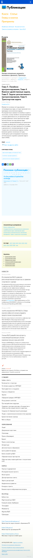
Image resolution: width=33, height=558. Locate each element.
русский (8, 142)
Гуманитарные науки (10, 256)
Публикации (16, 7)
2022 (26, 243)
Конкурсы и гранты (7, 486)
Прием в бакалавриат (8, 436)
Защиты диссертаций (8, 480)
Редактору (29, 556)
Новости (5, 271)
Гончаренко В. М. (6, 104)
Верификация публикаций (8, 26)
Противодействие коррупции (10, 403)
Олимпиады (5, 433)
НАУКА (4, 466)
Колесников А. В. (8, 181)
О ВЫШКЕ (5, 377)
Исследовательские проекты (10, 472)
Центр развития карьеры (9, 451)
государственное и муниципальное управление (16, 229)
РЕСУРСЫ (5, 494)
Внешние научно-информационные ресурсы (14, 489)
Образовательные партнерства (11, 456)
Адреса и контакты (18, 542)
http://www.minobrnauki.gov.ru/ (11, 521)
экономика (24, 234)
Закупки (4, 395)
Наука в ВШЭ (22, 29)
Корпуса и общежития (8, 392)
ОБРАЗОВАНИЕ (7, 424)
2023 (23, 243)
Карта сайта (5, 554)
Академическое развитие (9, 483)
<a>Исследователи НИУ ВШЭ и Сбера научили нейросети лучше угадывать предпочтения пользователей (15, 313)
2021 (5, 245)
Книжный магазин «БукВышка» (10, 503)
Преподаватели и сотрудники (10, 389)
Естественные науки (10, 258)
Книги (5, 13)
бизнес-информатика (9, 227)
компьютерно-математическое (12, 232)
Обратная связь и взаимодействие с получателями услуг (16, 460)
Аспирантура (5, 445)
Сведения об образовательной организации (14, 411)
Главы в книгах (10, 17)
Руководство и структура (9, 383)
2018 (14, 245)
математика (23, 232)
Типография (5, 506)
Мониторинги (6, 474)
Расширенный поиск (20, 26)
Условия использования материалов (11, 545)
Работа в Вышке (6, 419)
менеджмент (7, 234)
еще (17, 245)
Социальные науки (10, 263)
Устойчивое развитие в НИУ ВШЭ (11, 386)
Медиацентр (5, 508)
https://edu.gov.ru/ (7, 527)
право (12, 234)
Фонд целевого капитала (9, 400)
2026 (14, 243)
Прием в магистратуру (8, 442)
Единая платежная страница (10, 417)
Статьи (13, 13)
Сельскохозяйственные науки (13, 262)
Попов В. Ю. (20, 79)
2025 (16, 243)
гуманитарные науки (9, 230)
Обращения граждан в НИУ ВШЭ (11, 397)
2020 (8, 245)
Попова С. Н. (15, 181)
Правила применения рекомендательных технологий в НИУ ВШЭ (16, 550)
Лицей (3, 427)
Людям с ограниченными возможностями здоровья (16, 414)
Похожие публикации (16, 170)
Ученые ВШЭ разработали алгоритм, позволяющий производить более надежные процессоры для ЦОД (14, 337)
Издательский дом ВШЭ (8, 500)
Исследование (10, 300)
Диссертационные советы (9, 477)
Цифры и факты (6, 380)
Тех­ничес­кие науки (10, 265)
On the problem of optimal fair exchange (13, 177)
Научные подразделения (9, 469)
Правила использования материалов (10, 29)
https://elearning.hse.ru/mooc (10, 534)
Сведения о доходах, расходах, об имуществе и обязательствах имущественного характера (16, 407)
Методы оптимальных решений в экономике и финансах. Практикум (14, 74)
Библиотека (5, 497)
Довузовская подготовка (9, 430)
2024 (19, 243)
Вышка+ (4, 439)
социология (17, 234)
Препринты (8, 21)
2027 (11, 243)
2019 (11, 245)
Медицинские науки (10, 260)
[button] (4, 173)
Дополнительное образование (11, 448)
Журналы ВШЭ (6, 511)
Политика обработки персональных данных (13, 547)
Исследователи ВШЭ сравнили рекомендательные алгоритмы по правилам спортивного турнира (16, 279)
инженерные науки (19, 230)
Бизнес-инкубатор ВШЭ (8, 453)
